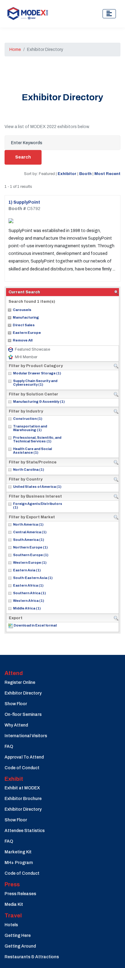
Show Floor (16, 704)
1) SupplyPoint (24, 202)
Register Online (20, 682)
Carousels (22, 310)
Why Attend (16, 725)
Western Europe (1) (29, 562)
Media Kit (14, 904)
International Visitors (26, 736)
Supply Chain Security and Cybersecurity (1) (35, 382)
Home (15, 49)
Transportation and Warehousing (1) (30, 428)
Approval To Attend (24, 757)
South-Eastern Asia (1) (32, 578)
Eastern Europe (27, 332)
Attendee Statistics (25, 830)
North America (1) (28, 524)
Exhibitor (67, 173)
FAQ (9, 746)
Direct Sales (24, 325)
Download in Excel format (35, 625)
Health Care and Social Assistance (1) (32, 450)
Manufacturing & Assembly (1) (39, 401)
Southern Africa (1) (29, 593)
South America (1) (28, 539)
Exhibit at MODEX (22, 788)
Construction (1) (27, 418)
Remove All (22, 340)
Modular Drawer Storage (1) (37, 373)
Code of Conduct (22, 768)
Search (23, 157)
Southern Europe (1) (30, 555)
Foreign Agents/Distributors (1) (37, 505)
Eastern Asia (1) (27, 570)
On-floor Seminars (23, 714)
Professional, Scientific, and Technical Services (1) (37, 439)
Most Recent (107, 173)
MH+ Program (19, 862)
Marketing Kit (18, 852)
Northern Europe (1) (30, 547)
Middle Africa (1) (27, 608)
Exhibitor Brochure (23, 798)
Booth (85, 173)
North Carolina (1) (28, 469)
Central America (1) (29, 532)
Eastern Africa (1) (28, 585)
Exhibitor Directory (23, 693)
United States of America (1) (37, 486)
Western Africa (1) (28, 600)
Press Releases (20, 893)
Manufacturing (26, 317)
